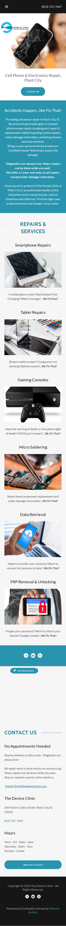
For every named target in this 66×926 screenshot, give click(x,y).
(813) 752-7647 (52, 6)
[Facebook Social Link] (26, 656)
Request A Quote (33, 864)
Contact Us (33, 91)
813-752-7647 (13, 820)
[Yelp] (39, 896)
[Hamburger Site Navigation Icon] (6, 6)
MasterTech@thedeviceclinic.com (26, 786)
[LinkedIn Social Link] (33, 656)
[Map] (33, 694)
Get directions (26, 670)
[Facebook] (27, 896)
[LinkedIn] (33, 896)
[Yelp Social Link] (39, 656)
